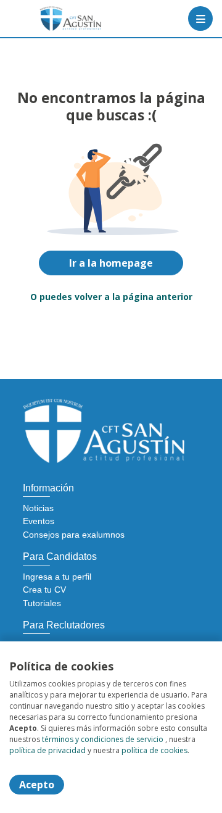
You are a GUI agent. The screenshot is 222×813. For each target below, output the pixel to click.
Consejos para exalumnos (74, 535)
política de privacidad (47, 750)
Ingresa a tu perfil (57, 577)
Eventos (38, 521)
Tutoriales (42, 603)
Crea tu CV (44, 589)
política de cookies (154, 750)
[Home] (53, 18)
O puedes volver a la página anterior (111, 296)
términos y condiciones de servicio (102, 739)
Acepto (36, 784)
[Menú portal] (200, 18)
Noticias (38, 508)
